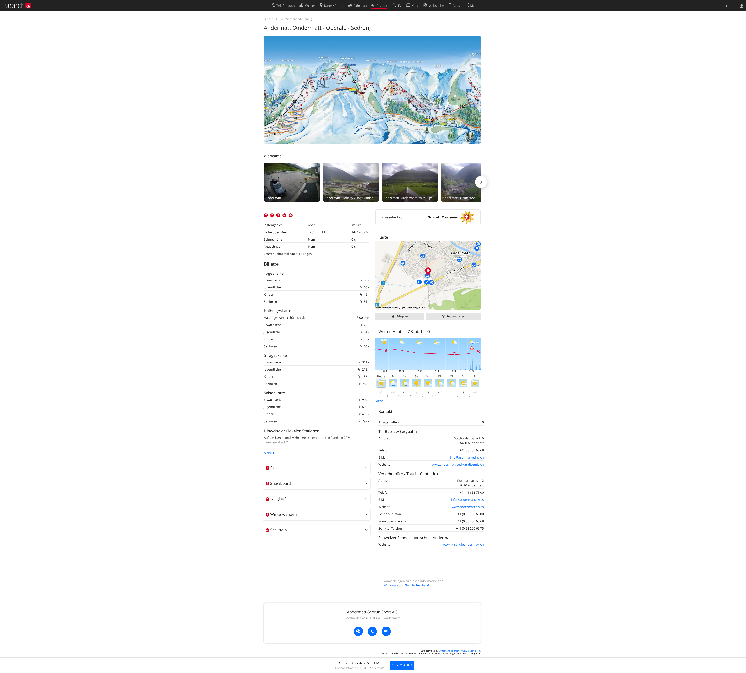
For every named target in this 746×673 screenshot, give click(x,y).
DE (728, 6)
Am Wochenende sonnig (296, 19)
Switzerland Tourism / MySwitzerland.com (460, 650)
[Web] (358, 631)
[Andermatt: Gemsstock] (469, 182)
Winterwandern (284, 514)
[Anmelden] (741, 6)
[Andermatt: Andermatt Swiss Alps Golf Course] (410, 182)
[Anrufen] (372, 631)
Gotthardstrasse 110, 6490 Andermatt (372, 618)
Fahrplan (402, 316)
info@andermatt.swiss (467, 500)
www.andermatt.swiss (468, 507)
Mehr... (380, 401)
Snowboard (280, 483)
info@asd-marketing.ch (467, 457)
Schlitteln (278, 529)
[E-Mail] (386, 631)
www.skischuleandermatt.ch (463, 544)
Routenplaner (455, 316)
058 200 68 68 (404, 665)
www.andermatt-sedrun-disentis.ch (458, 464)
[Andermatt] (292, 182)
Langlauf (278, 498)
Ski (272, 467)
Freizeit (268, 19)
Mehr (268, 453)
